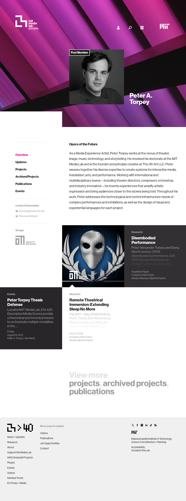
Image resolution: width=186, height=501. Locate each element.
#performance (85, 340)
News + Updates (16, 436)
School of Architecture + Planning (148, 442)
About (10, 447)
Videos (11, 472)
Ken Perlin (30, 338)
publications (91, 391)
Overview (21, 155)
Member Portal (15, 478)
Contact (44, 448)
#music (73, 340)
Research (12, 442)
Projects (21, 169)
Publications (23, 184)
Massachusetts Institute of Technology (151, 438)
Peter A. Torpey (15, 338)
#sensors (145, 278)
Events (20, 191)
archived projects (135, 383)
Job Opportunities (50, 443)
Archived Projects (27, 176)
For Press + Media (16, 483)
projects (84, 383)
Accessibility (138, 447)
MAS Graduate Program (20, 457)
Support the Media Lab (19, 452)
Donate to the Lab (140, 450)
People (11, 462)
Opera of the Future (82, 337)
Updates (21, 162)
